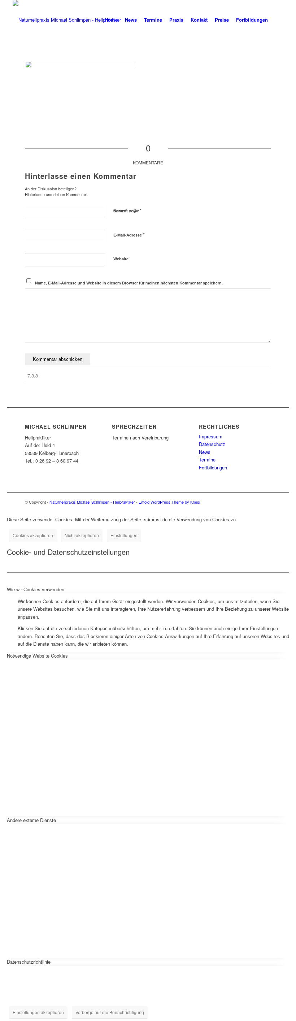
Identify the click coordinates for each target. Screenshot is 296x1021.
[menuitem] (111, 20)
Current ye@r (127, 210)
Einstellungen (124, 535)
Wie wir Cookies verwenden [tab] (35, 589)
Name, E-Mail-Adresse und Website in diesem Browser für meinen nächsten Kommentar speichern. (129, 283)
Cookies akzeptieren (33, 535)
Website (121, 258)
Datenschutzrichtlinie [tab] (29, 961)
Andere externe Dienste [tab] (31, 820)
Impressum (210, 436)
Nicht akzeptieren (82, 535)
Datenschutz (212, 444)
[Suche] (277, 20)
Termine (207, 459)
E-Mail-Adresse (129, 234)
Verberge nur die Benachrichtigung (109, 1012)
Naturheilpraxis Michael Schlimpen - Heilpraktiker (92, 502)
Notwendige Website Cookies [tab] (37, 655)
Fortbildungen (213, 467)
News (204, 451)
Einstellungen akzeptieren (38, 1012)
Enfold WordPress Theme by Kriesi (169, 502)
